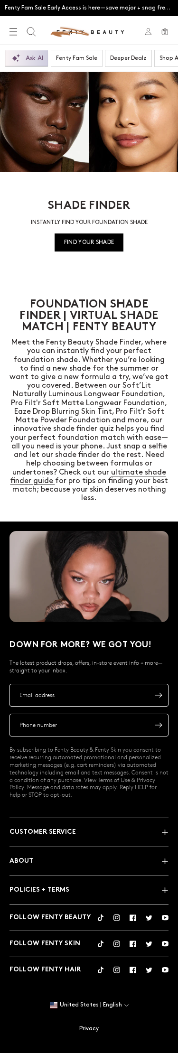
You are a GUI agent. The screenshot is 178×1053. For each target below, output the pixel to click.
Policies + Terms (39, 890)
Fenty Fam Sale (76, 58)
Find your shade (89, 242)
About (21, 861)
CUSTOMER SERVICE (42, 832)
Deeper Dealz (128, 58)
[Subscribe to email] (158, 695)
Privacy (89, 1028)
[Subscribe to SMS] (158, 725)
